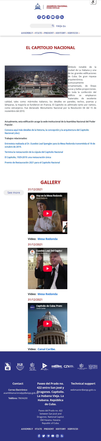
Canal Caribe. (47, 349)
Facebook (39, 17)
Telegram (48, 17)
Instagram (57, 17)
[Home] (50, 5)
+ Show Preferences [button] (93, 2)
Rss (62, 17)
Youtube (53, 17)
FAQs (59, 26)
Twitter (44, 17)
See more (13, 192)
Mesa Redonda (48, 239)
